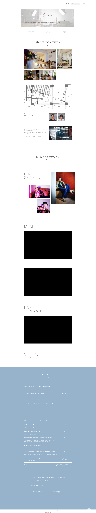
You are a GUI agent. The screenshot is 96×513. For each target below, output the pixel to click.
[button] (66, 3)
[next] (89, 510)
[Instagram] (69, 3)
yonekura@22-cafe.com (42, 480)
